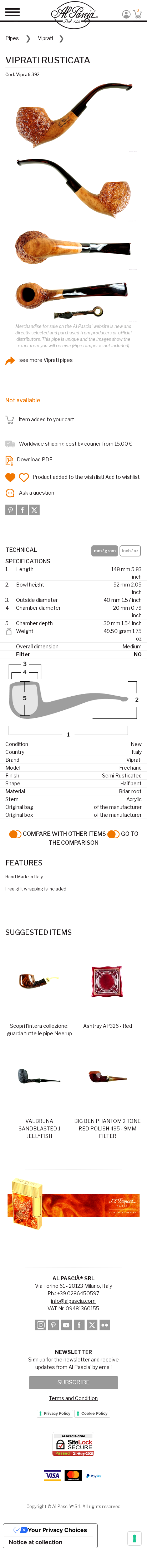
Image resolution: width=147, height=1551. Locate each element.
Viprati (45, 38)
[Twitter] (34, 509)
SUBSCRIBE (73, 1382)
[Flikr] (105, 1326)
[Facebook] (23, 509)
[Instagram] (41, 1326)
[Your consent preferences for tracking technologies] (134, 1538)
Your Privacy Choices (57, 1529)
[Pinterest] (11, 509)
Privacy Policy (57, 1413)
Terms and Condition (73, 1398)
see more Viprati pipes (45, 360)
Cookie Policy (94, 1413)
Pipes (12, 38)
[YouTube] (67, 1326)
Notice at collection (35, 1542)
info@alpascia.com (73, 1301)
